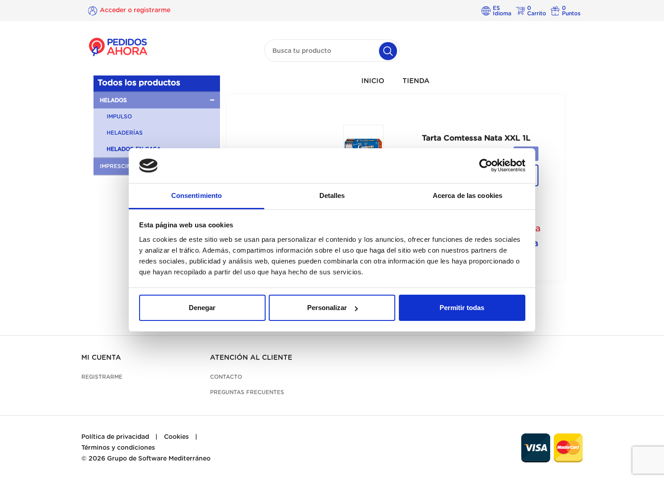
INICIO (372, 81)
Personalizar (327, 307)
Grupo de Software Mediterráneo (158, 459)
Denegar (202, 307)
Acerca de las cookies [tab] (467, 195)
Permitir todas (462, 307)
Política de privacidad (115, 437)
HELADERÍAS (125, 133)
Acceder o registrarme (135, 10)
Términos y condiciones (118, 448)
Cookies (176, 437)
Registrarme (101, 377)
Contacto (226, 377)
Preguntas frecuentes (247, 392)
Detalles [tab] (332, 195)
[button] (157, 100)
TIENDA (416, 81)
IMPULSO (119, 116)
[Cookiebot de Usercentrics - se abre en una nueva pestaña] (485, 166)
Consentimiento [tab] (196, 195)
